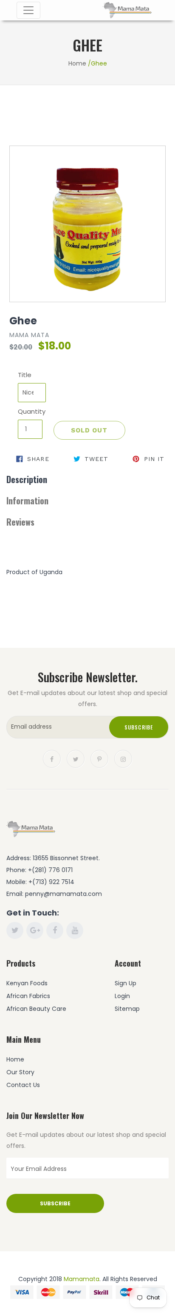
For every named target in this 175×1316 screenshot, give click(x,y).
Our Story (20, 1072)
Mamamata (81, 1279)
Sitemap (127, 1008)
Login (122, 996)
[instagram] (123, 758)
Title (24, 374)
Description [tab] (26, 479)
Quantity (30, 411)
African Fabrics (28, 996)
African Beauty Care (36, 1008)
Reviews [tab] (20, 521)
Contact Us (23, 1085)
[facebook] (52, 758)
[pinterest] (99, 758)
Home (77, 63)
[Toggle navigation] (28, 10)
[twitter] (76, 758)
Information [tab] (27, 500)
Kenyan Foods (27, 983)
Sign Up (125, 983)
